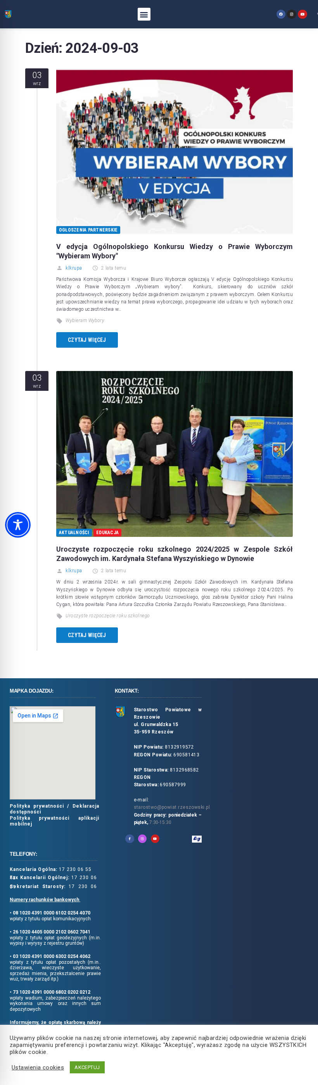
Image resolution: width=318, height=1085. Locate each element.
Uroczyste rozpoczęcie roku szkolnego (108, 615)
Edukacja (107, 532)
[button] (144, 14)
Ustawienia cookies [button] (38, 1067)
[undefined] (281, 14)
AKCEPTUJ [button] (87, 1067)
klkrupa (74, 268)
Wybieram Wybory (85, 320)
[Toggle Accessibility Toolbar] (18, 525)
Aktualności (74, 532)
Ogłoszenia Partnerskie (88, 230)
